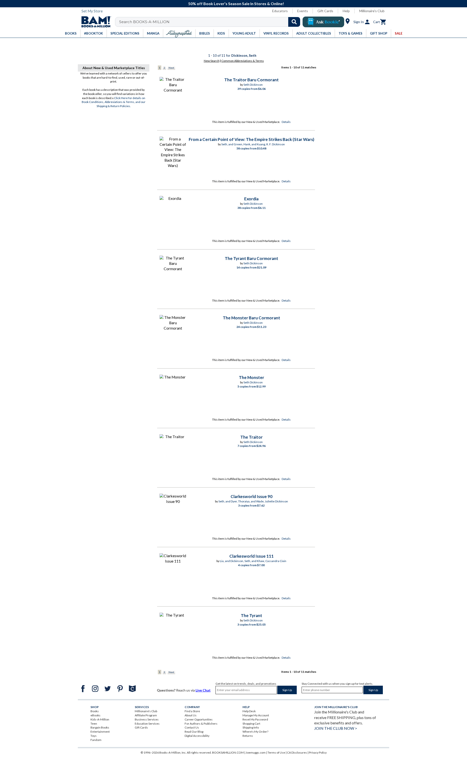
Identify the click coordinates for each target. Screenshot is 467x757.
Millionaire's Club (372, 11)
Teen (93, 723)
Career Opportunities (199, 719)
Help (346, 11)
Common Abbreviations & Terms (242, 61)
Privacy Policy (318, 752)
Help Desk (249, 711)
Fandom (95, 740)
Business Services (147, 719)
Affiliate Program (146, 715)
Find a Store (192, 711)
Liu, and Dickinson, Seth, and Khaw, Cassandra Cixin (253, 561)
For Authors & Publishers (201, 723)
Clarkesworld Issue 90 (251, 496)
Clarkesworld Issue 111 (251, 556)
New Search (211, 61)
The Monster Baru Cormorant (251, 317)
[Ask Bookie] (323, 22)
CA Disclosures (297, 752)
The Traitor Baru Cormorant (251, 79)
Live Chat (203, 690)
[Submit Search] (294, 22)
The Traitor (251, 437)
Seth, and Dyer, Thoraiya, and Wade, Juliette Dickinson (253, 501)
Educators (280, 11)
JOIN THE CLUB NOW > (335, 728)
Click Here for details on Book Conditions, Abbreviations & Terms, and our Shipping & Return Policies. (113, 102)
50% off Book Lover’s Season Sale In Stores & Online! (236, 3)
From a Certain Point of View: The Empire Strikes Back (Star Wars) (251, 139)
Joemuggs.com (256, 752)
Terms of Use (276, 752)
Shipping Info (250, 727)
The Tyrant (251, 615)
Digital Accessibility (197, 736)
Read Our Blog (194, 731)
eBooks (95, 715)
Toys (93, 736)
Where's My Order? (255, 731)
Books (94, 711)
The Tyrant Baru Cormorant (251, 258)
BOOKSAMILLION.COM (228, 752)
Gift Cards (325, 11)
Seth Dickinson (253, 84)
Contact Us (192, 727)
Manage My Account (255, 715)
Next (171, 67)
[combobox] (210, 22)
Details (286, 122)
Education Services (147, 723)
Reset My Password (255, 719)
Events (302, 11)
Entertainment (100, 731)
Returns (247, 736)
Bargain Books (99, 727)
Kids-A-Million (99, 719)
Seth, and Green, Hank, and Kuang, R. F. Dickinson (253, 144)
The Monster (251, 377)
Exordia (251, 198)
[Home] (94, 22)
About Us (191, 715)
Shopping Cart (251, 723)
